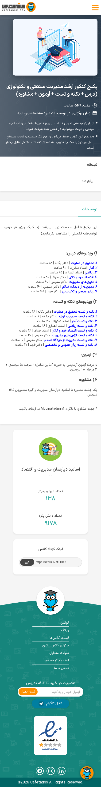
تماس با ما (61, 668)
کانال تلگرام (53, 703)
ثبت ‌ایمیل (28, 691)
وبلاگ (65, 630)
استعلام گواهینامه (57, 660)
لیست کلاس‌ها (59, 637)
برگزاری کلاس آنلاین (55, 645)
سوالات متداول (59, 653)
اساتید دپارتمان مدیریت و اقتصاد (50, 469)
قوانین (64, 622)
